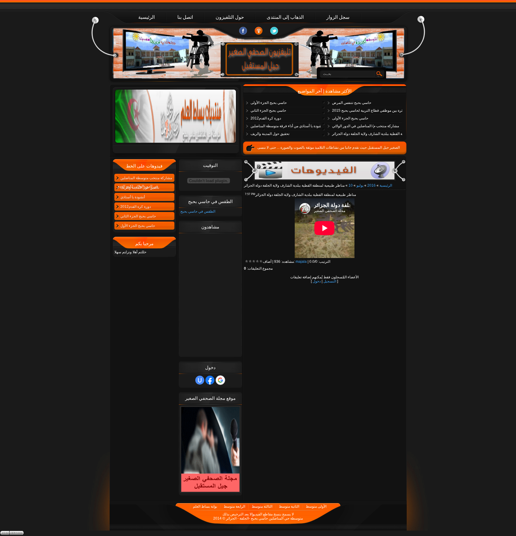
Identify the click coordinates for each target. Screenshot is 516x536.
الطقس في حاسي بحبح (197, 211)
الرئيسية (386, 185)
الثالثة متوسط (262, 506)
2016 (371, 185)
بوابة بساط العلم (205, 506)
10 (350, 185)
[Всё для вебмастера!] (324, 170)
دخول (317, 281)
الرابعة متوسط (234, 506)
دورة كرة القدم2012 (266, 118)
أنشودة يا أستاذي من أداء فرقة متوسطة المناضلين (287, 126)
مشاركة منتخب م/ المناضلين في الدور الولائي (365, 126)
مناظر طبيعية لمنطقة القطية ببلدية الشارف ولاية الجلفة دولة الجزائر (368, 134)
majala (301, 261)
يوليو (360, 185)
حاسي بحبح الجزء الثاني (268, 110)
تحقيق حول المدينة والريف (270, 134)
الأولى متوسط (316, 506)
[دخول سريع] (199, 380)
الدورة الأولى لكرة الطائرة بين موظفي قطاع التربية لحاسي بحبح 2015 (368, 110)
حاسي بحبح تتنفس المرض (351, 103)
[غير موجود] (258, 31)
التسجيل (329, 281)
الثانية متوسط (289, 506)
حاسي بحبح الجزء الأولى (269, 103)
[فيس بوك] (243, 31)
